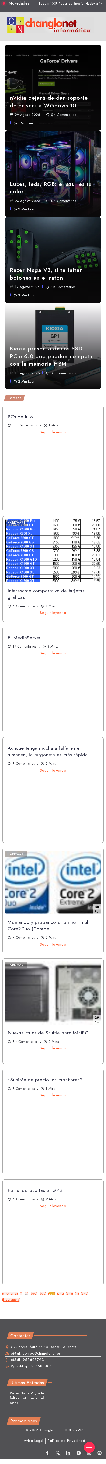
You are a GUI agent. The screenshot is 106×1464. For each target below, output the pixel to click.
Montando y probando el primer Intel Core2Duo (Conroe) (48, 925)
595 (61, 1294)
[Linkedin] (68, 1453)
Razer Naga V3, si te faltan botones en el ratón (27, 1398)
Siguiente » (11, 1300)
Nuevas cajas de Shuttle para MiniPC (48, 1032)
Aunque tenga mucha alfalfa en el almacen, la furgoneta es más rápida (48, 751)
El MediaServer (24, 637)
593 (43, 1294)
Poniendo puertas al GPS (35, 1190)
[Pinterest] (100, 1453)
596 (69, 1294)
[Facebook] (47, 1453)
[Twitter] (58, 1453)
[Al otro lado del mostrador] (50, 25)
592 (34, 1294)
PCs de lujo (20, 416)
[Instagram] (89, 1453)
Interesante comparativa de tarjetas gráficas (46, 594)
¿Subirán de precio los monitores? (45, 1079)
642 (84, 1294)
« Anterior (10, 1294)
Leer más (18, 390)
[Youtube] (79, 1453)
